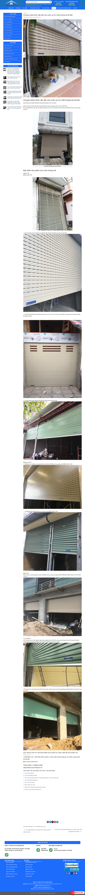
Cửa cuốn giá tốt (10, 862)
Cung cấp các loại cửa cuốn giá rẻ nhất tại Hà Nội (14, 77)
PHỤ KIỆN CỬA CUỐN (34, 8)
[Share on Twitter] (50, 822)
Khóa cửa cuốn (29, 864)
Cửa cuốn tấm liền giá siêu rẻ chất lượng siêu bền (36, 777)
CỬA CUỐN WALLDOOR (31, 775)
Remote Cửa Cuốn (8, 56)
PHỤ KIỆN (26, 860)
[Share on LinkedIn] (57, 822)
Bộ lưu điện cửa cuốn (8, 45)
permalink (44, 826)
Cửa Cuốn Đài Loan (8, 27)
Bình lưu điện (28, 867)
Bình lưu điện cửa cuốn (11, 874)
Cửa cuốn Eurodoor (8, 33)
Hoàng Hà (38, 17)
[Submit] (50, 2)
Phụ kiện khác (7, 61)
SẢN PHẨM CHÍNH (9, 860)
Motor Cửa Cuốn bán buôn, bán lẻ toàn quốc (35, 787)
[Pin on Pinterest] (55, 822)
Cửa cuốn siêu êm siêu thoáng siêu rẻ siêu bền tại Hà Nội (14, 87)
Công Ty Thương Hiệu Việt (49, 893)
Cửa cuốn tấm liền (10, 869)
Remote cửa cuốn (10, 876)
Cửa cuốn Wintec (7, 35)
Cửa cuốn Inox (7, 38)
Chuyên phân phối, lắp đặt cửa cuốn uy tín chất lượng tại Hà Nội (14, 108)
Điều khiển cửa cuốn (8, 50)
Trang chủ (11, 8)
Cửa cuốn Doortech (8, 30)
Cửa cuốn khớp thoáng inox (31, 780)
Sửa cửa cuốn (45, 8)
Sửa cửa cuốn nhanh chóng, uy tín (33, 789)
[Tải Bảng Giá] (6, 893)
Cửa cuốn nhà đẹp (10, 871)
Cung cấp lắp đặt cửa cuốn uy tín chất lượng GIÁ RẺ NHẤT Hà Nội (14, 92)
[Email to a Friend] (52, 822)
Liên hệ (75, 8)
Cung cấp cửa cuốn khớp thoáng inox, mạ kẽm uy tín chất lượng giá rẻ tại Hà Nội (13, 102)
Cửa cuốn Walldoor (8, 22)
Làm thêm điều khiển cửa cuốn (10, 59)
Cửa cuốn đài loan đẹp (11, 864)
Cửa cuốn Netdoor (8, 24)
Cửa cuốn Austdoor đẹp (11, 867)
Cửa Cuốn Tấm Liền (54, 777)
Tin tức (54, 8)
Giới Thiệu (17, 8)
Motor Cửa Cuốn (7, 48)
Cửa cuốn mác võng (29, 782)
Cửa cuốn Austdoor (8, 19)
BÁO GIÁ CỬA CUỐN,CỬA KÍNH (64, 8)
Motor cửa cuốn (29, 869)
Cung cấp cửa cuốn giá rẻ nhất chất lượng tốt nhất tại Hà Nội (14, 97)
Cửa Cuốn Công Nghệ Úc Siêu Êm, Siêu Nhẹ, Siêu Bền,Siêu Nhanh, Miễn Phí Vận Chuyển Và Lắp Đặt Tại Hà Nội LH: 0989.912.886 (14, 71)
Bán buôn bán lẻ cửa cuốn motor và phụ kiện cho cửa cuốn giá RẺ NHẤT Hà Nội (13, 82)
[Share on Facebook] (48, 822)
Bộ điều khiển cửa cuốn (9, 53)
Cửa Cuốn (24, 8)
